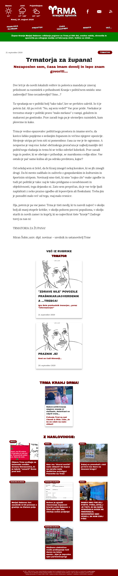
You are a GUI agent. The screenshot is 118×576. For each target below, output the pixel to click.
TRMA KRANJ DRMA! (59, 382)
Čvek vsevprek (62, 27)
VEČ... (109, 28)
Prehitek (37, 27)
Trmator (105, 52)
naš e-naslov (91, 571)
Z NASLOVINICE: (59, 437)
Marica (87, 27)
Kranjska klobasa (12, 27)
